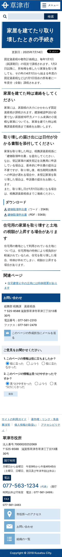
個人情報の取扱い (25, 424)
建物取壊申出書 (17, 209)
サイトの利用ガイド (14, 419)
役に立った (17, 363)
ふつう (35, 363)
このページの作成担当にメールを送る (34, 335)
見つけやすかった (21, 383)
